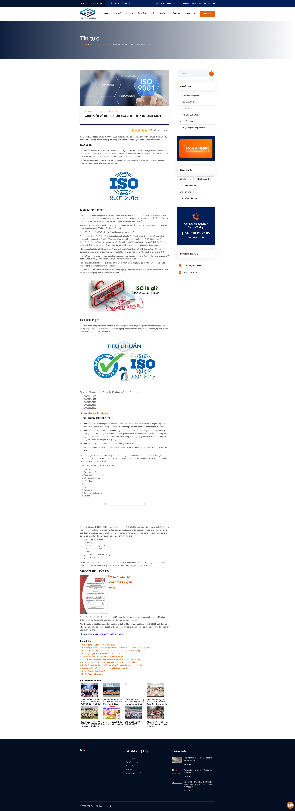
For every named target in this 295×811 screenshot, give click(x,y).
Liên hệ (187, 13)
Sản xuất (129, 766)
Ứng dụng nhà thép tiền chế (193, 128)
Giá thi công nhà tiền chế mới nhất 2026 (98, 645)
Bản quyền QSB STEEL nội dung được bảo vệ (101, 654)
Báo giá (207, 14)
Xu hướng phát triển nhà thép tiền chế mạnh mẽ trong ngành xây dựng (111, 659)
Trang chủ (105, 13)
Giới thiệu (118, 13)
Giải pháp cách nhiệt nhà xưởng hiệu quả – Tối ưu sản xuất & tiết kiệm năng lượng (116, 648)
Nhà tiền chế (185, 192)
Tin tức (162, 13)
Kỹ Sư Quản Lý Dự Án (91, 674)
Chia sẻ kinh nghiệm (190, 96)
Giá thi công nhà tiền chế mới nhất (107, 634)
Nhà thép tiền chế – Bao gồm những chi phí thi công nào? (105, 668)
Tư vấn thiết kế (132, 762)
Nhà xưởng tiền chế (188, 198)
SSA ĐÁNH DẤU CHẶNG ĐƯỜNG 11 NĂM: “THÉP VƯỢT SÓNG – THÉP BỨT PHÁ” (199, 784)
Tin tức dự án (187, 121)
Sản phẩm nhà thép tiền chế (93, 671)
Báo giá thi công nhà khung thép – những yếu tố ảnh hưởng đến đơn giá (112, 662)
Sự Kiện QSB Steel (110, 112)
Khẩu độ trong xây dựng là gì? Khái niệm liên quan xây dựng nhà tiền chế (112, 665)
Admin (98, 112)
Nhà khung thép (204, 179)
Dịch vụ (129, 13)
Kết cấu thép (185, 179)
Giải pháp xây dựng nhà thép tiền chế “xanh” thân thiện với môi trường (111, 651)
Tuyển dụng (174, 13)
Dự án (152, 13)
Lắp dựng (130, 769)
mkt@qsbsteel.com (185, 3)
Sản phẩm (141, 13)
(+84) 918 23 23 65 (163, 3)
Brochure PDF (190, 272)
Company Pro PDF (192, 265)
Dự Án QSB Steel (189, 102)
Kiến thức (186, 109)
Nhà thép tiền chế (100, 413)
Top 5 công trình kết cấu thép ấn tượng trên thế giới (103, 656)
